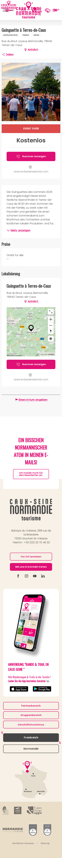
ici (47, 681)
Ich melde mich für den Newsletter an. (31, 474)
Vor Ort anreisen (31, 556)
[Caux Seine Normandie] (31, 509)
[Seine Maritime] (17, 810)
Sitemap (45, 843)
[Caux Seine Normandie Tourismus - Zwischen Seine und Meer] (28, 10)
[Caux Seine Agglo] (34, 810)
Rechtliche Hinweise (23, 843)
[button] (46, 10)
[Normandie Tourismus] (12, 830)
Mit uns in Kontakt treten (31, 566)
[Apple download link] (19, 689)
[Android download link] (42, 689)
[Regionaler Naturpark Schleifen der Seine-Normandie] (5, 810)
